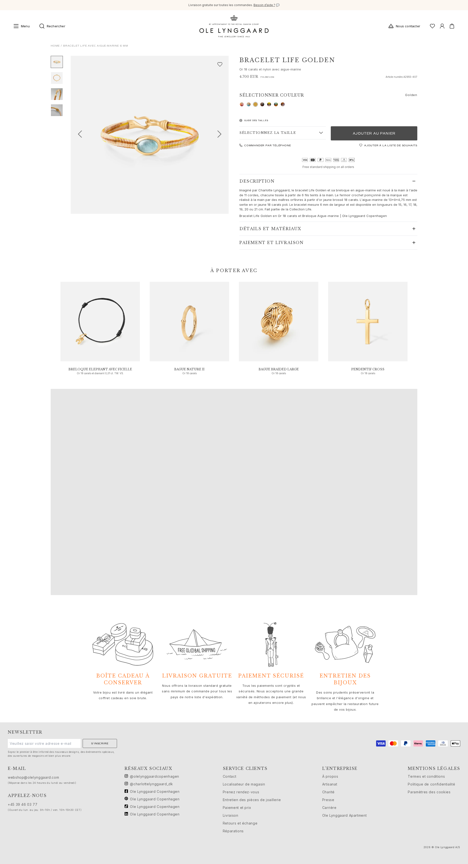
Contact (229, 776)
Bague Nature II (189, 369)
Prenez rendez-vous (241, 792)
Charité (328, 792)
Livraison (230, 815)
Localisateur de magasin (244, 784)
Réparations (233, 831)
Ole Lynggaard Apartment (344, 815)
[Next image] (221, 135)
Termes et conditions (426, 776)
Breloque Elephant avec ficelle (100, 369)
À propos (330, 776)
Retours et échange (240, 823)
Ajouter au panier (374, 133)
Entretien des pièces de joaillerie (252, 800)
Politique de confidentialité (431, 784)
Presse (328, 800)
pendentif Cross (367, 369)
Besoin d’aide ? (264, 5)
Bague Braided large (279, 369)
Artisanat (329, 784)
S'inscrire (99, 743)
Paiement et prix (237, 807)
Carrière (329, 807)
